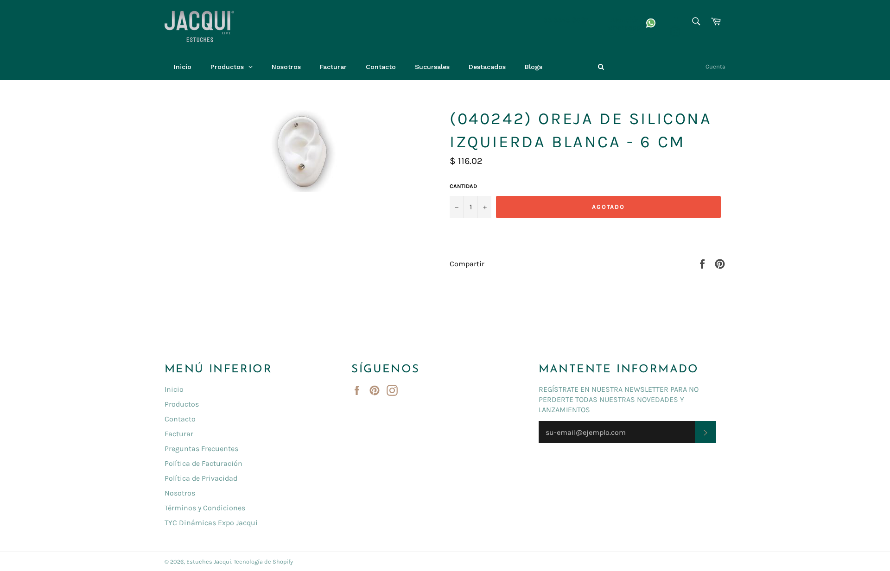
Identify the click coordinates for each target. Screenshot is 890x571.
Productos (182, 404)
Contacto (180, 418)
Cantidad (463, 186)
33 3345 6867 (566, 19)
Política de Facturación (203, 463)
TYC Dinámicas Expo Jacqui (211, 522)
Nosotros (180, 493)
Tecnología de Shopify (263, 561)
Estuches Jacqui (208, 561)
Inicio (174, 389)
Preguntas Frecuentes (201, 448)
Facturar (179, 433)
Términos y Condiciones (205, 507)
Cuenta (715, 66)
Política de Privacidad (201, 478)
